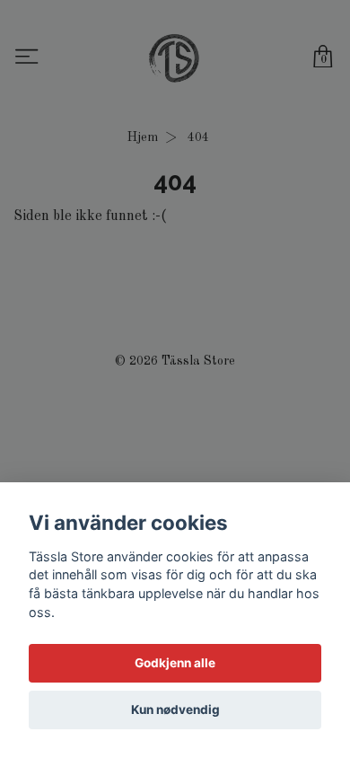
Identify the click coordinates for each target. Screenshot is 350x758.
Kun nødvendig (175, 709)
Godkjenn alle (175, 663)
